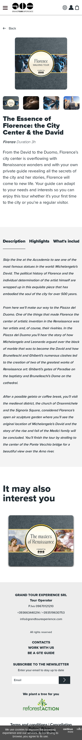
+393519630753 (53, 613)
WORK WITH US (41, 648)
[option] (41, 63)
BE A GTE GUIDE (41, 653)
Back (12, 28)
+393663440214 (28, 613)
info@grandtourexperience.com (41, 619)
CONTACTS (41, 642)
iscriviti (64, 680)
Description (14, 241)
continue (68, 729)
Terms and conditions (28, 725)
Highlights (39, 241)
